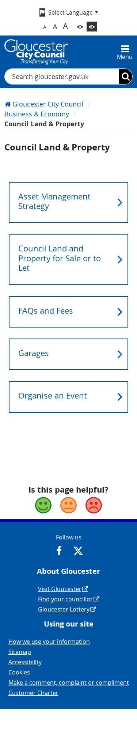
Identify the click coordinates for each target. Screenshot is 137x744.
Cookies (19, 672)
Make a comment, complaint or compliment (68, 682)
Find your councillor (65, 599)
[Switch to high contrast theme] (92, 26)
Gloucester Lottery (64, 609)
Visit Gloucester (59, 589)
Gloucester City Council (48, 104)
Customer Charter (33, 693)
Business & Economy (36, 113)
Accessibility (25, 662)
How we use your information (49, 642)
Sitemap (19, 652)
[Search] (125, 76)
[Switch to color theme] (80, 26)
